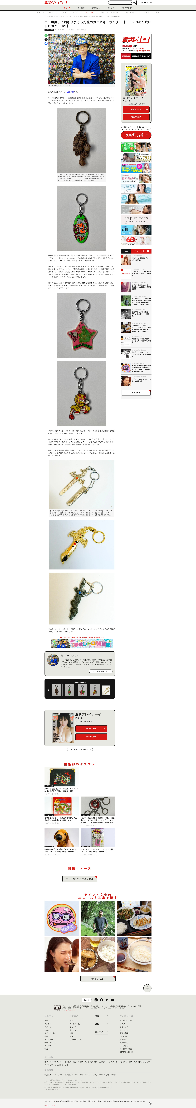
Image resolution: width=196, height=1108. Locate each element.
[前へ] (48, 690)
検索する (131, 3)
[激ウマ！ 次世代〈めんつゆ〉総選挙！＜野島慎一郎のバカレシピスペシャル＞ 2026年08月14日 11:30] (134, 954)
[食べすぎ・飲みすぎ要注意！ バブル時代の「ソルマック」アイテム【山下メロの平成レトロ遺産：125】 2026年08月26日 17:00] (62, 918)
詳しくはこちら (50, 1105)
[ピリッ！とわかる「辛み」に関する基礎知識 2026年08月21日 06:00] (62, 954)
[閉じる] (150, 1103)
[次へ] (111, 690)
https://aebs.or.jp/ (68, 1010)
